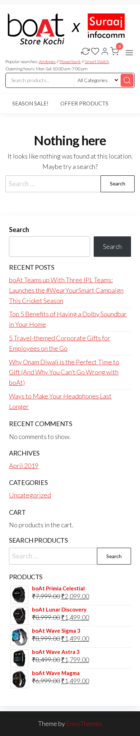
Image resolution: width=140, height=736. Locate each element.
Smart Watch (97, 61)
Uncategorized (30, 495)
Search (19, 229)
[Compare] (85, 52)
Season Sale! (30, 103)
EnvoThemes (84, 723)
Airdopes (47, 61)
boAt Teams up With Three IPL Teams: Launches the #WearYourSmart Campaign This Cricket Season (66, 290)
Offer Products (84, 103)
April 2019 (23, 466)
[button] (129, 52)
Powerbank (70, 61)
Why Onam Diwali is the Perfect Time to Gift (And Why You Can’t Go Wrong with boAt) (64, 372)
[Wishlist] (95, 52)
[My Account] (105, 52)
